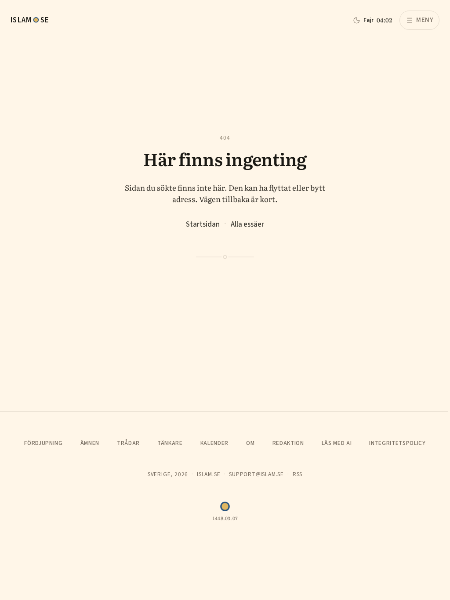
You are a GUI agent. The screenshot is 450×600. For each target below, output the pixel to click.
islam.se (208, 474)
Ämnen (89, 443)
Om (250, 443)
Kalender (214, 443)
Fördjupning (43, 443)
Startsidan (203, 224)
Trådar (128, 443)
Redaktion (288, 443)
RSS (297, 474)
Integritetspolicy (397, 443)
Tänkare (170, 443)
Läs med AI (337, 443)
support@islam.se (256, 474)
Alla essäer (247, 224)
